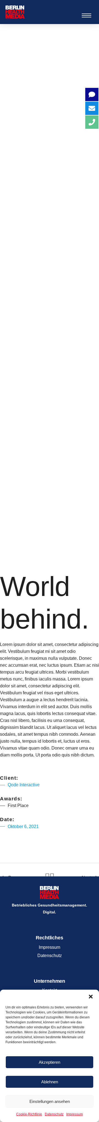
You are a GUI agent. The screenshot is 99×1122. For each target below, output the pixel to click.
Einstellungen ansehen (49, 1101)
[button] (91, 996)
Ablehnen (49, 1081)
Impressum (74, 1114)
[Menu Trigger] (86, 15)
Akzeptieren (49, 1062)
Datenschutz (54, 1114)
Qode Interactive (24, 784)
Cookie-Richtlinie (29, 1114)
